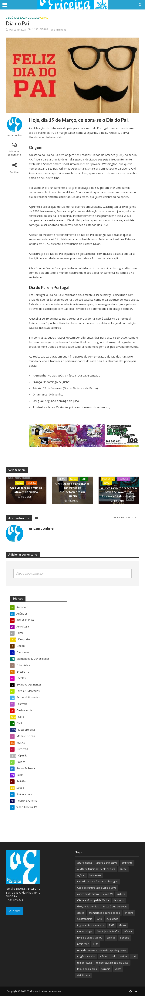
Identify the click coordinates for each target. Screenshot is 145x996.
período (124, 937)
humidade (112, 919)
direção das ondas (88, 906)
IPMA (111, 925)
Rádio (103, 956)
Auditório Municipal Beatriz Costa (96, 869)
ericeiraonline (14, 135)
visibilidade (83, 975)
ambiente (127, 862)
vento (118, 969)
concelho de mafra (88, 894)
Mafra (122, 925)
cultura (121, 894)
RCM (95, 944)
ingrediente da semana (90, 925)
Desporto (107, 478)
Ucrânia (105, 969)
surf (133, 956)
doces (80, 912)
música (128, 931)
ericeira (128, 912)
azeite (123, 869)
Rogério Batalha (86, 956)
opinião (111, 937)
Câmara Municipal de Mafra (93, 900)
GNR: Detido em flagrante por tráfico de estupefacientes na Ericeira (72, 490)
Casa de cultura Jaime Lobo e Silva (96, 887)
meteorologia (85, 931)
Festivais (123, 478)
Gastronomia (84, 919)
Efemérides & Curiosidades (22, 17)
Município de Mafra (108, 931)
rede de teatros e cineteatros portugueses (101, 950)
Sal (113, 956)
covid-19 (108, 894)
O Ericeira (14, 911)
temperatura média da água (112, 962)
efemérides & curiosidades (104, 912)
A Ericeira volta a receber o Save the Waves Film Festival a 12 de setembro (119, 492)
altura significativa (106, 862)
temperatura (84, 962)
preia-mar (83, 944)
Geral (44, 17)
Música (32, 482)
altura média (84, 862)
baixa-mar (95, 875)
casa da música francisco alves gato (97, 881)
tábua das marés (87, 969)
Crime (62, 478)
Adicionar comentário (14, 152)
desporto (118, 900)
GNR (84, 478)
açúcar (81, 875)
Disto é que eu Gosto (115, 906)
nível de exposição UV (89, 937)
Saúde (123, 956)
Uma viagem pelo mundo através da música (26, 489)
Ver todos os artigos (124, 517)
